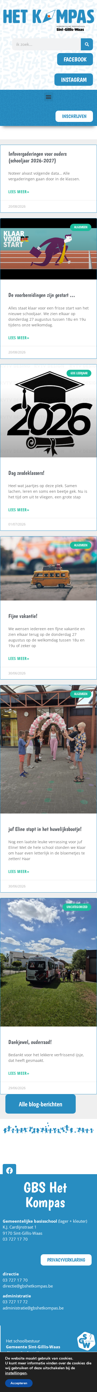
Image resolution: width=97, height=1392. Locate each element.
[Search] (87, 44)
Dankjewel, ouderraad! (30, 1042)
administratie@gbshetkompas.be (33, 1308)
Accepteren (19, 1383)
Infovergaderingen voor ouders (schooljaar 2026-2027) (37, 157)
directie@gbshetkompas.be (28, 1286)
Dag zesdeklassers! (26, 472)
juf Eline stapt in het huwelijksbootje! (45, 829)
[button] (48, 96)
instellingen (16, 1373)
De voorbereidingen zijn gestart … (41, 295)
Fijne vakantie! (22, 616)
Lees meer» (18, 191)
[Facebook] (9, 1170)
